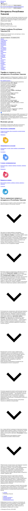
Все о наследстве (5, 6)
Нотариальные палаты (8, 499)
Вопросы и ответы (13, 6)
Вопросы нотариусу (8, 497)
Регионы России (7, 498)
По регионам (21, 6)
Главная (5, 496)
